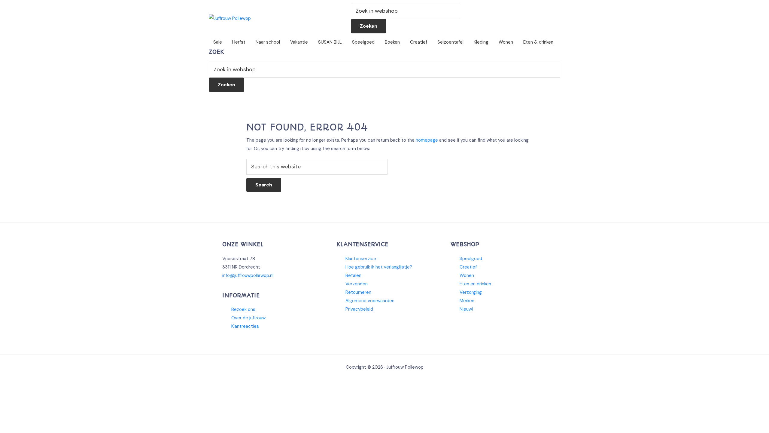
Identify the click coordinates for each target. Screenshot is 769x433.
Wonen (467, 275)
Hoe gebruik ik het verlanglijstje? (378, 267)
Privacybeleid (359, 309)
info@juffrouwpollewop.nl (247, 275)
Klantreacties (245, 326)
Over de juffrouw (248, 318)
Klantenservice (360, 259)
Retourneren (358, 292)
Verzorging (471, 292)
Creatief (468, 267)
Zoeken (368, 26)
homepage (427, 140)
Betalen (353, 275)
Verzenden (356, 284)
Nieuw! (466, 309)
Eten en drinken (475, 284)
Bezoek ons (243, 309)
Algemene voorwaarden (369, 301)
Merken (467, 301)
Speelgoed (471, 259)
